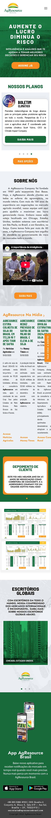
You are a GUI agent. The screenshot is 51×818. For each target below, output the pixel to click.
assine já (25, 65)
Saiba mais (25, 139)
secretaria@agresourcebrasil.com (25, 810)
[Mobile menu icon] (45, 8)
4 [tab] (31, 154)
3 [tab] (27, 154)
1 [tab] (19, 154)
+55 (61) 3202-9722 (17, 802)
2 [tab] (23, 154)
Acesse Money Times (27, 439)
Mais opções (25, 161)
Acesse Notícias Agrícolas (8, 437)
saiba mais (25, 295)
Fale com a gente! (48, 347)
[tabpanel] (25, 122)
